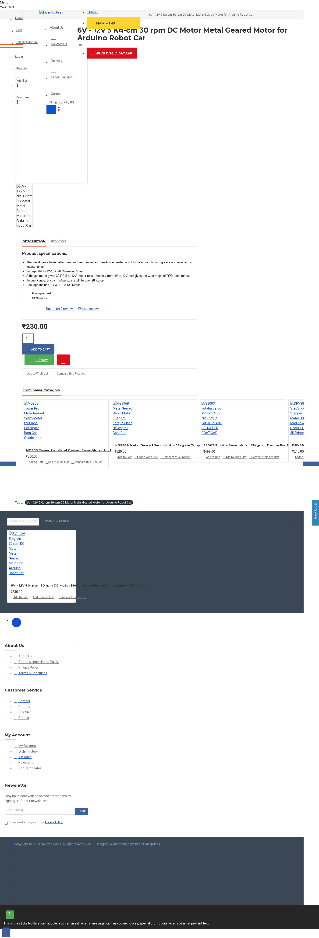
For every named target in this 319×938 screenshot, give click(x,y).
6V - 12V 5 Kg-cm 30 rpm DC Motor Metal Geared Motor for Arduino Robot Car (201, 14)
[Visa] (16, 854)
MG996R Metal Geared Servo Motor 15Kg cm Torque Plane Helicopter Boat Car (182, 445)
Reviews (58, 241)
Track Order (315, 512)
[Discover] (16, 896)
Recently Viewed (23, 520)
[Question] (63, 359)
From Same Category (41, 390)
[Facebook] (16, 622)
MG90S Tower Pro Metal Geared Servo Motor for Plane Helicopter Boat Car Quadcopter (101, 450)
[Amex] (16, 882)
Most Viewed (56, 520)
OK (8, 913)
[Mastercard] (16, 868)
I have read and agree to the (36, 822)
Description (33, 241)
